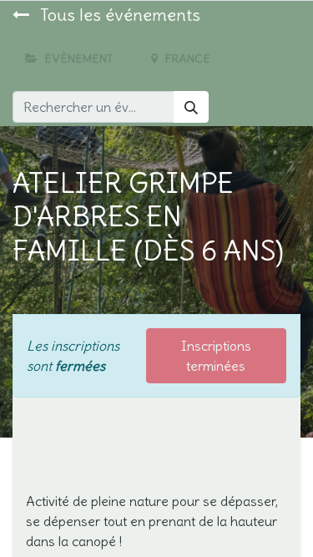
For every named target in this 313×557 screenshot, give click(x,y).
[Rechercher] (191, 107)
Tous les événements (118, 14)
